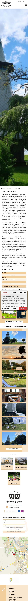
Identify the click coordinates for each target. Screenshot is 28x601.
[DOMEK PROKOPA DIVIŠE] (21, 461)
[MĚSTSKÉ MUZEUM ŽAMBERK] (7, 461)
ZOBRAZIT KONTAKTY (10, 511)
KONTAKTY (11, 588)
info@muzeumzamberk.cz (16, 505)
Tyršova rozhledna (16, 188)
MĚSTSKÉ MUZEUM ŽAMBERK (15, 597)
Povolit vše (23, 308)
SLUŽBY (11, 593)
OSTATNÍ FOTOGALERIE (14, 448)
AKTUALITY (11, 591)
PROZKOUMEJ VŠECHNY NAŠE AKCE (14, 321)
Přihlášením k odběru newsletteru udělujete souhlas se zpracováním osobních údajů (14, 528)
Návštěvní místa (7, 188)
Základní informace (12, 599)
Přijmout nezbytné (5, 308)
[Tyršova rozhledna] (14, 344)
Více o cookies (23, 292)
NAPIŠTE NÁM (12, 594)
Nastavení (14, 292)
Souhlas (5, 292)
